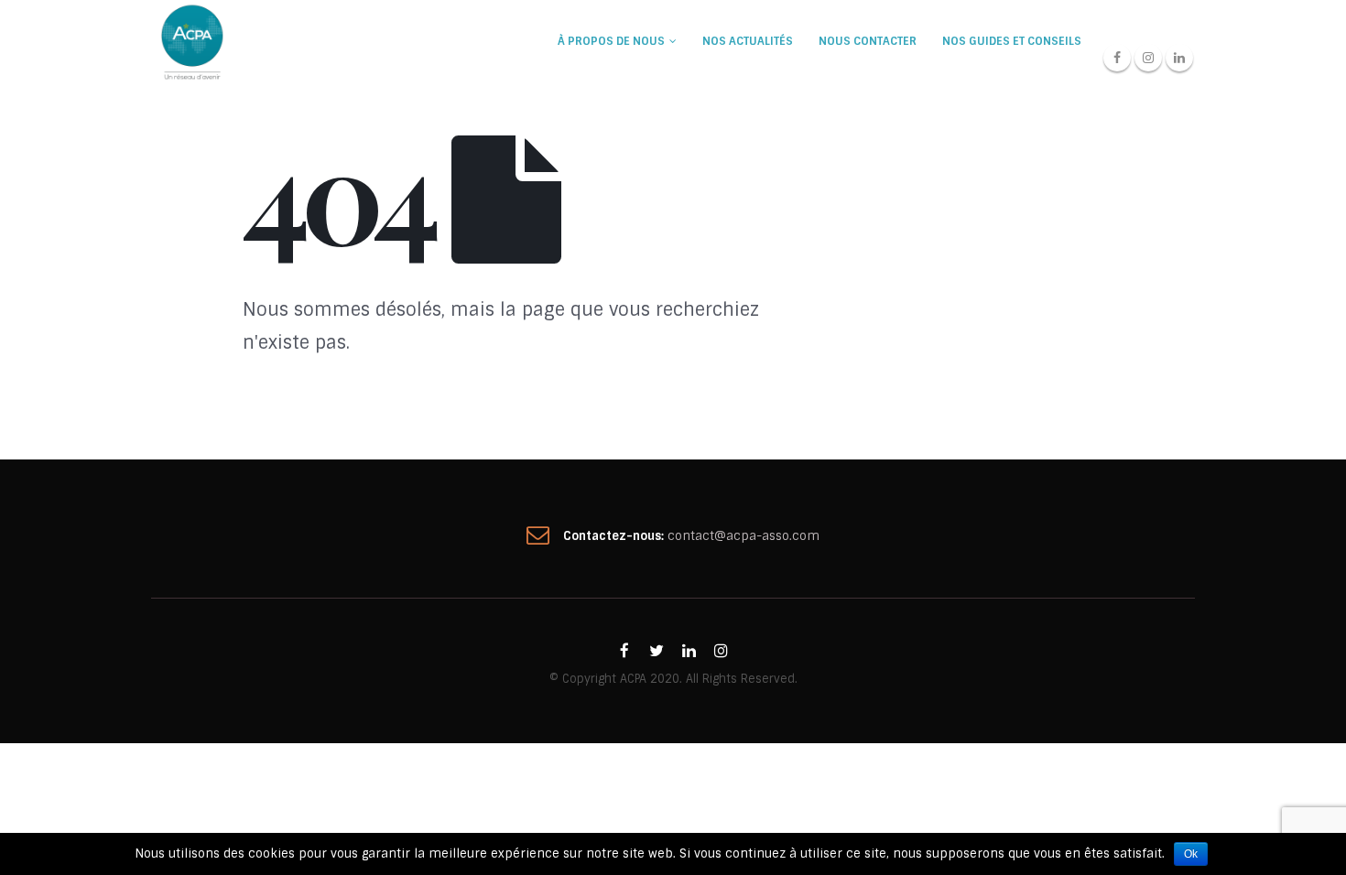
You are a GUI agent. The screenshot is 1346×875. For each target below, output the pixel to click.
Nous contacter (868, 41)
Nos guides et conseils (1011, 41)
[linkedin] (688, 650)
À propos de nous (611, 41)
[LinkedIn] (1179, 57)
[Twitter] (656, 650)
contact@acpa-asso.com (744, 536)
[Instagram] (1148, 57)
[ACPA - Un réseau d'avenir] (192, 41)
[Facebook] (1117, 57)
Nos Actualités (747, 41)
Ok (1191, 854)
